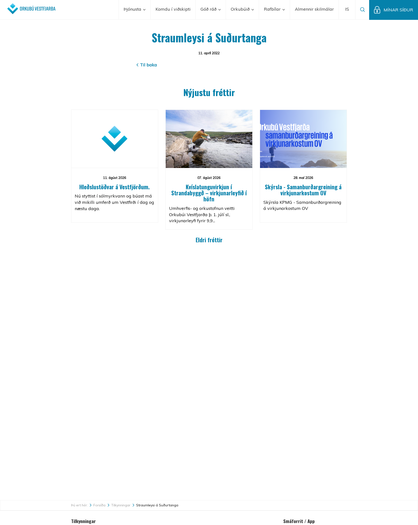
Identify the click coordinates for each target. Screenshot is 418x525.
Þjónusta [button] (133, 9)
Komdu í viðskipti (173, 9)
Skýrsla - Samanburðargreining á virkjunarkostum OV (303, 190)
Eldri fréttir (209, 240)
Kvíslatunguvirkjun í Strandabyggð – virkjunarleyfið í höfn (209, 193)
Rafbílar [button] (273, 9)
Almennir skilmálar (314, 9)
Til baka (148, 65)
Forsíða (99, 505)
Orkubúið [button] (241, 9)
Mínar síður (398, 10)
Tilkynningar (120, 505)
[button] (347, 9)
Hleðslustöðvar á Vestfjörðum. (114, 187)
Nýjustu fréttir (209, 92)
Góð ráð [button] (209, 9)
